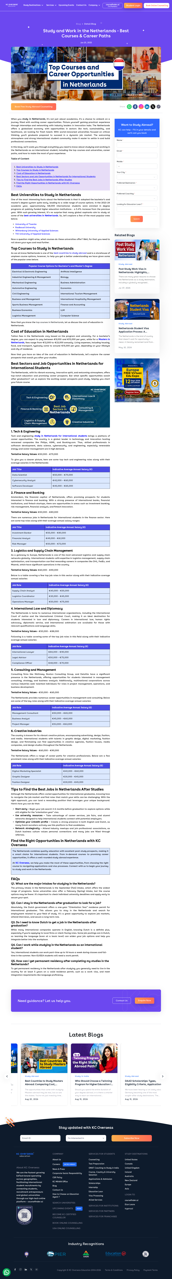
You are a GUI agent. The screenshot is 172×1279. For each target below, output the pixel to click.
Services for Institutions (103, 1205)
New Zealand (131, 1180)
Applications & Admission (100, 1179)
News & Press (59, 1169)
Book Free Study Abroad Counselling (33, 106)
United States (131, 1159)
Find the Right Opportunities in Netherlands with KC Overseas (48, 183)
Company (58, 1154)
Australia (129, 1176)
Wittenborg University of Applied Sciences (36, 230)
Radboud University (25, 227)
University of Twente (26, 224)
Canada (129, 1164)
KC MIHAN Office (60, 1182)
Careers (56, 1164)
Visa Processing (96, 1196)
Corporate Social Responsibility (67, 1173)
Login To (130, 1194)
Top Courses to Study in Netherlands (35, 170)
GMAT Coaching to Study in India (104, 1168)
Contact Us (122, 1000)
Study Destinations (136, 1154)
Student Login (133, 5)
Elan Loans (130, 1204)
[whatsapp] (129, 106)
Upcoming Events (63, 1208)
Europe (128, 1184)
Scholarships (94, 1183)
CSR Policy (57, 1177)
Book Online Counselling (68, 1223)
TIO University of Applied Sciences (32, 234)
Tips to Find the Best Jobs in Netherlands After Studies (44, 179)
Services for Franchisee (103, 1216)
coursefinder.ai (131, 1200)
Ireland (128, 1172)
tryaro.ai (129, 1209)
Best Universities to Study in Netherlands (37, 167)
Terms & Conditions (114, 1270)
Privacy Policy (133, 1270)
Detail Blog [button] (90, 24)
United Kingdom (132, 1168)
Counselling (94, 1159)
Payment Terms (151, 1270)
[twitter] (153, 106)
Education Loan (96, 1191)
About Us (57, 1159)
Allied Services (95, 1200)
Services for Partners (101, 1211)
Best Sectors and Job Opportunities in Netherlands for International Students (56, 176)
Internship (93, 1187)
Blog (78, 24)
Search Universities (64, 1202)
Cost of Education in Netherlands (33, 173)
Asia (127, 1189)
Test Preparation (96, 1164)
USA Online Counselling (66, 1228)
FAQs (19, 186)
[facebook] (135, 106)
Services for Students (102, 1154)
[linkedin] (147, 106)
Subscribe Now (131, 1138)
